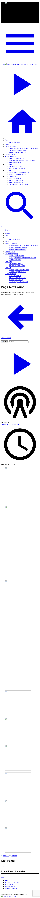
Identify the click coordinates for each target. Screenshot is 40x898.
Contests (8, 164)
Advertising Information (17, 174)
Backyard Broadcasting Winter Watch (22, 160)
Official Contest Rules (17, 168)
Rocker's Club (10, 154)
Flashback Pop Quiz (16, 166)
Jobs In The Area (15, 162)
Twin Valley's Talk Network (18, 184)
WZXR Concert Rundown (18, 150)
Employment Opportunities (19, 172)
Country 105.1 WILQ (16, 182)
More (2, 866)
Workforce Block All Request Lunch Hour (23, 148)
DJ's (6, 140)
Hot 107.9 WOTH (15, 178)
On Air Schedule (14, 142)
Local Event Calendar (16, 158)
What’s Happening (11, 156)
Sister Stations (10, 176)
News (7, 144)
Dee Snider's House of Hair (10, 424)
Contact (8, 170)
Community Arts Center (17, 152)
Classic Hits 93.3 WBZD (17, 180)
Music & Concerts (11, 146)
